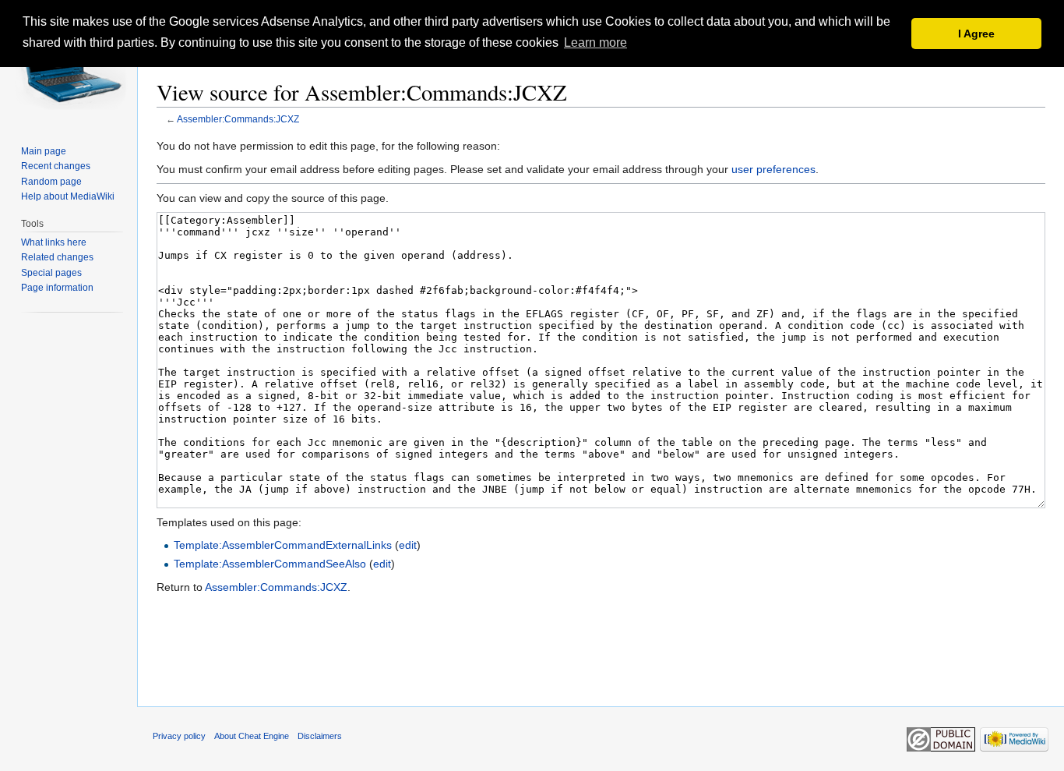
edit (408, 545)
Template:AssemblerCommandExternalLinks (283, 545)
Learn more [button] (595, 42)
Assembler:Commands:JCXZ (238, 119)
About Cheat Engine (251, 736)
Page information (57, 287)
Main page (43, 151)
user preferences (773, 169)
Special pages (51, 272)
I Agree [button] (976, 33)
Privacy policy (179, 736)
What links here (53, 242)
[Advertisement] (601, 659)
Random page (51, 181)
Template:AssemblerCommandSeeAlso (270, 563)
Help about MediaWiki (68, 196)
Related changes (57, 257)
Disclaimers (320, 736)
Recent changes (55, 166)
